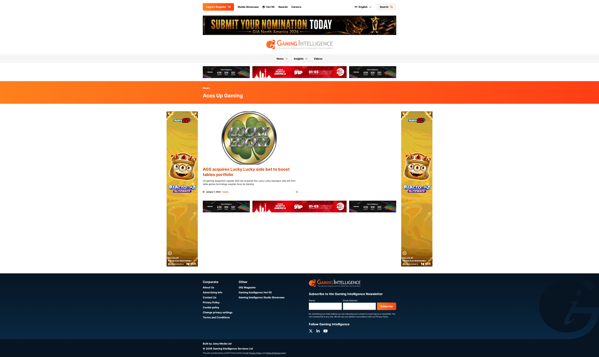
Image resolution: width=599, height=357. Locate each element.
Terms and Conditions (216, 317)
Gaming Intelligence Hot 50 (255, 292)
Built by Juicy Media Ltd (217, 343)
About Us (208, 287)
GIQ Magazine (247, 287)
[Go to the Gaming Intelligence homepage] (299, 44)
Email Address (350, 300)
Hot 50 (270, 6)
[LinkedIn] (318, 331)
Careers (296, 6)
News (206, 88)
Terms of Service (273, 353)
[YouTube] (325, 331)
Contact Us (209, 297)
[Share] (297, 192)
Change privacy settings (217, 312)
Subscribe (386, 306)
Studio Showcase (248, 6)
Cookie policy (211, 307)
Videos (318, 58)
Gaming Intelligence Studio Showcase (262, 297)
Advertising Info (212, 292)
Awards (283, 6)
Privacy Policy (211, 302)
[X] (311, 331)
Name (312, 300)
